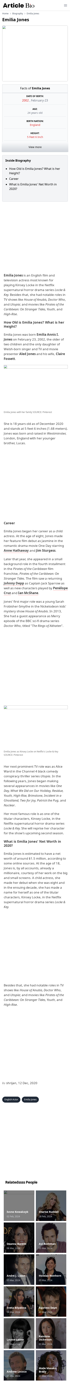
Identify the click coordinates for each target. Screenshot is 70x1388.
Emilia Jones (30, 1099)
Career (14, 179)
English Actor (11, 1099)
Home (5, 13)
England (35, 125)
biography (17, 13)
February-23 (39, 100)
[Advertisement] (35, 236)
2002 (25, 100)
